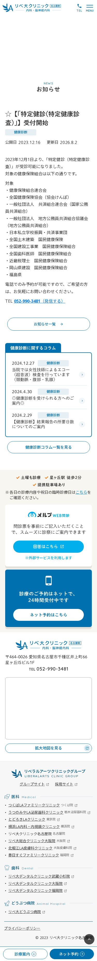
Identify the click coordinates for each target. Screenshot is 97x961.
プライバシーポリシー (22, 928)
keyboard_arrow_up (89, 939)
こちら (81, 492)
